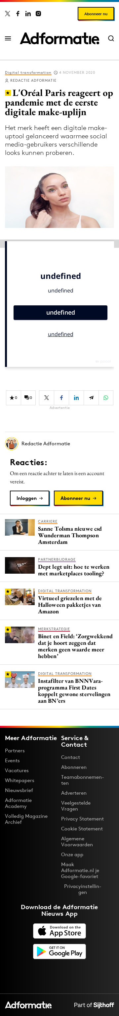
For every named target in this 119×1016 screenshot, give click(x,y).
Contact (70, 757)
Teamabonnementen (82, 780)
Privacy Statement (82, 819)
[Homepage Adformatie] (59, 38)
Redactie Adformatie (33, 80)
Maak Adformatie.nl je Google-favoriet (80, 870)
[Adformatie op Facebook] (17, 13)
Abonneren (74, 767)
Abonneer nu (95, 13)
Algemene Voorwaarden (77, 841)
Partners (15, 750)
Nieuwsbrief (19, 790)
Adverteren (74, 793)
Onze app (72, 854)
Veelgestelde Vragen (76, 806)
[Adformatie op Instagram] (38, 13)
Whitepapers (19, 780)
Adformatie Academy (18, 803)
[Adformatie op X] (7, 13)
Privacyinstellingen (82, 889)
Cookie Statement (82, 828)
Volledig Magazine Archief (26, 819)
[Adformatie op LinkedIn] (28, 13)
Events (12, 760)
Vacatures (17, 770)
